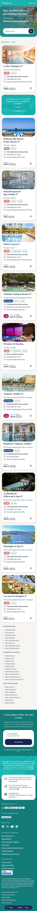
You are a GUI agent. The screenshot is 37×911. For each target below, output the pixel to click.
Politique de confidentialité (9, 900)
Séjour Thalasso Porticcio (12, 677)
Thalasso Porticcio (10, 669)
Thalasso (19, 111)
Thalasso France (10, 656)
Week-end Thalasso (8, 865)
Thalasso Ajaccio (10, 663)
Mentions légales (6, 897)
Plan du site (5, 845)
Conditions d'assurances (8, 895)
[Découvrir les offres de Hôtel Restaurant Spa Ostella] (31, 216)
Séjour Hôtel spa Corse (12, 640)
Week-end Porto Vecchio (12, 697)
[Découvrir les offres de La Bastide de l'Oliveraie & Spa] (31, 518)
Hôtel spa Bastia (10, 638)
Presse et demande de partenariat (12, 848)
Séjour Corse (9, 700)
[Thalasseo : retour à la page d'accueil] (7, 3)
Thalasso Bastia (10, 666)
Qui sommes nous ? (8, 836)
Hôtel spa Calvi (9, 632)
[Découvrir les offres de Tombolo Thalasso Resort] (31, 316)
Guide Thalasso (6, 839)
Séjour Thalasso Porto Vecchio (14, 679)
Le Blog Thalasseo (7, 851)
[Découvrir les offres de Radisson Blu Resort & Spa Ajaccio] (31, 163)
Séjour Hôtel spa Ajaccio (12, 645)
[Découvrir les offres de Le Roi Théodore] (31, 88)
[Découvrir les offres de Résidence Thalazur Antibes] (31, 465)
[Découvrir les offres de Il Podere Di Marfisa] (31, 366)
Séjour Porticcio (10, 703)
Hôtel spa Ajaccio (10, 635)
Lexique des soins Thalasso (10, 842)
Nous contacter (7, 862)
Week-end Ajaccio (10, 689)
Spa (20, 107)
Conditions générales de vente (10, 892)
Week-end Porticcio (11, 695)
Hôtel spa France (10, 630)
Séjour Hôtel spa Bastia (12, 648)
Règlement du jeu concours (10, 854)
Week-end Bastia (10, 692)
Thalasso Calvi (9, 661)
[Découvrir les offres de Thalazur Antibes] (31, 416)
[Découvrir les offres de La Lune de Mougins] (31, 618)
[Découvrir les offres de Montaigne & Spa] (31, 568)
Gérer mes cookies (6, 902)
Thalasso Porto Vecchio (12, 671)
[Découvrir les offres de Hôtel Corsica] (31, 266)
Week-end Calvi (9, 687)
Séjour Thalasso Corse (12, 674)
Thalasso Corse (9, 658)
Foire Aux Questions (8, 868)
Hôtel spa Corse (10, 643)
